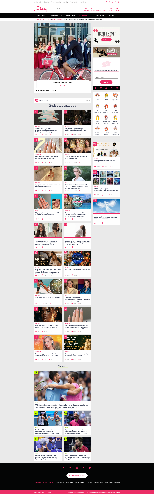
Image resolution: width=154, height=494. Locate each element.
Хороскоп (112, 15)
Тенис (62, 366)
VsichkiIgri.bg (83, 2)
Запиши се (106, 82)
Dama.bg (46, 2)
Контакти (51, 482)
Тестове (98, 10)
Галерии (92, 10)
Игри (110, 10)
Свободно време (56, 15)
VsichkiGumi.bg (74, 2)
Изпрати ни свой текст (77, 475)
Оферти (117, 10)
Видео (104, 10)
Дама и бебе (70, 15)
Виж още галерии (62, 106)
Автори (45, 482)
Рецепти (86, 10)
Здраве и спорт (99, 15)
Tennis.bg (65, 2)
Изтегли (106, 39)
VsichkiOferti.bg (38, 2)
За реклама (37, 482)
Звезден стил (46, 19)
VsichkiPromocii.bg (56, 2)
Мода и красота (84, 15)
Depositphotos (60, 482)
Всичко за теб (41, 15)
